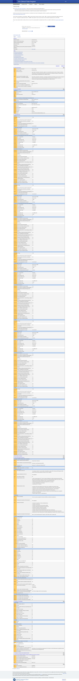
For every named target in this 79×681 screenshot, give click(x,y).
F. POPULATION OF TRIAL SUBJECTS (19, 60)
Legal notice (64, 673)
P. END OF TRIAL (16, 64)
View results (33, 49)
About (36, 4)
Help (65, 1)
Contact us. (18, 668)
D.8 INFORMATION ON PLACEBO (19, 57)
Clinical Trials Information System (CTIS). (19, 14)
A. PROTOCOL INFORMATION (18, 52)
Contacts (30, 4)
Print (15, 36)
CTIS (41, 674)
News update (41, 4)
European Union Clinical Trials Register (20, 8)
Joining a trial (24, 4)
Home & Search (16, 4)
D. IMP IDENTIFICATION (17, 56)
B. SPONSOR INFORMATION (18, 53)
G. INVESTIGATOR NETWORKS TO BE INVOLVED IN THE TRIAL (23, 61)
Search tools (30, 31)
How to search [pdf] (25, 28)
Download (18, 36)
